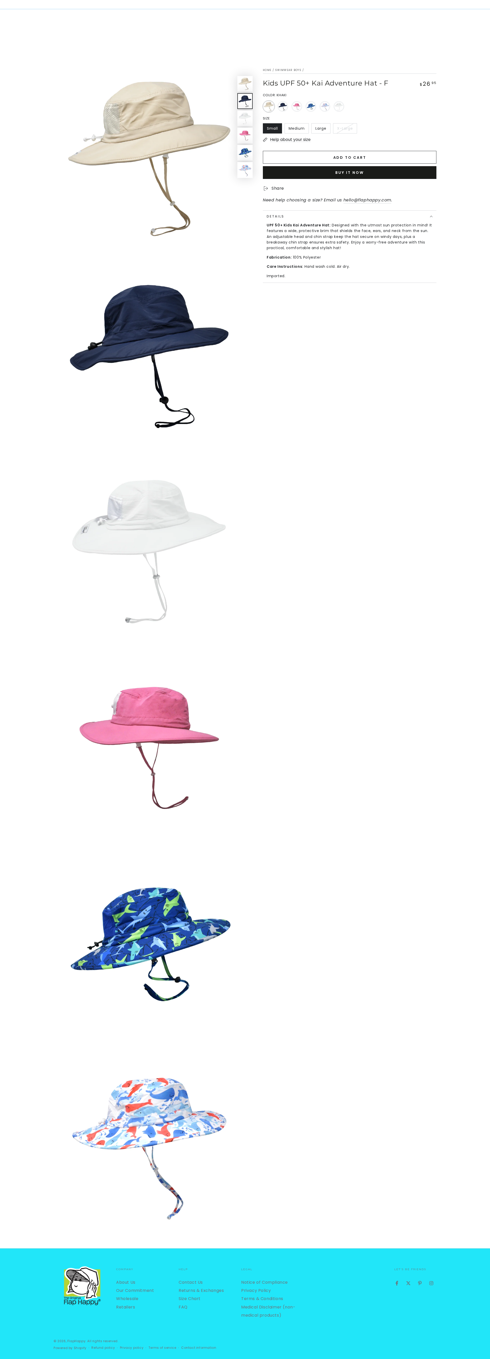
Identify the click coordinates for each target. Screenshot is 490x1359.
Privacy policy (131, 1348)
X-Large (347, 130)
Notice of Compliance (264, 1282)
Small (274, 130)
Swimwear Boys (288, 70)
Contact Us (191, 1282)
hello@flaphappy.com (367, 200)
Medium (298, 130)
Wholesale (127, 1299)
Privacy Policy (256, 1290)
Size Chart (190, 1299)
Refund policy (103, 1348)
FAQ (183, 1307)
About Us (126, 1282)
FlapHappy (76, 1341)
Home (267, 70)
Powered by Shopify (70, 1348)
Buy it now (349, 172)
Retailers (125, 1307)
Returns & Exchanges (201, 1290)
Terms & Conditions (262, 1299)
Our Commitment (135, 1290)
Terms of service (162, 1348)
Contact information (198, 1348)
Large (322, 130)
